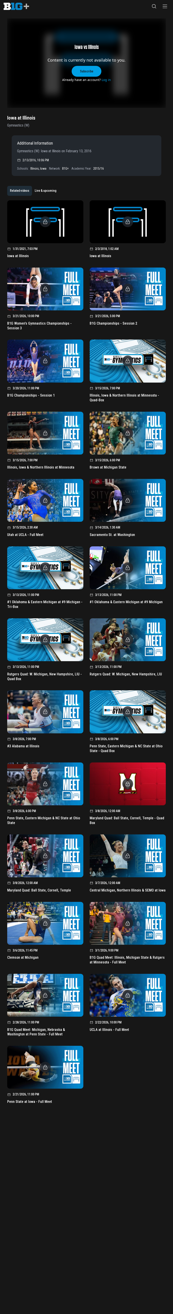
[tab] (19, 191)
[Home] (16, 6)
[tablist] (33, 191)
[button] (154, 6)
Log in (106, 80)
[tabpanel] (86, 653)
